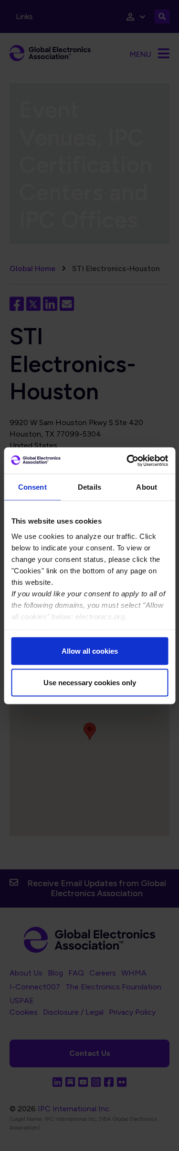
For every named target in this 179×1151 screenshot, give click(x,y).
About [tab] (146, 487)
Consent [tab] (32, 487)
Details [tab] (89, 487)
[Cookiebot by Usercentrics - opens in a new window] (127, 460)
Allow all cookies (90, 651)
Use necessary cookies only (89, 682)
